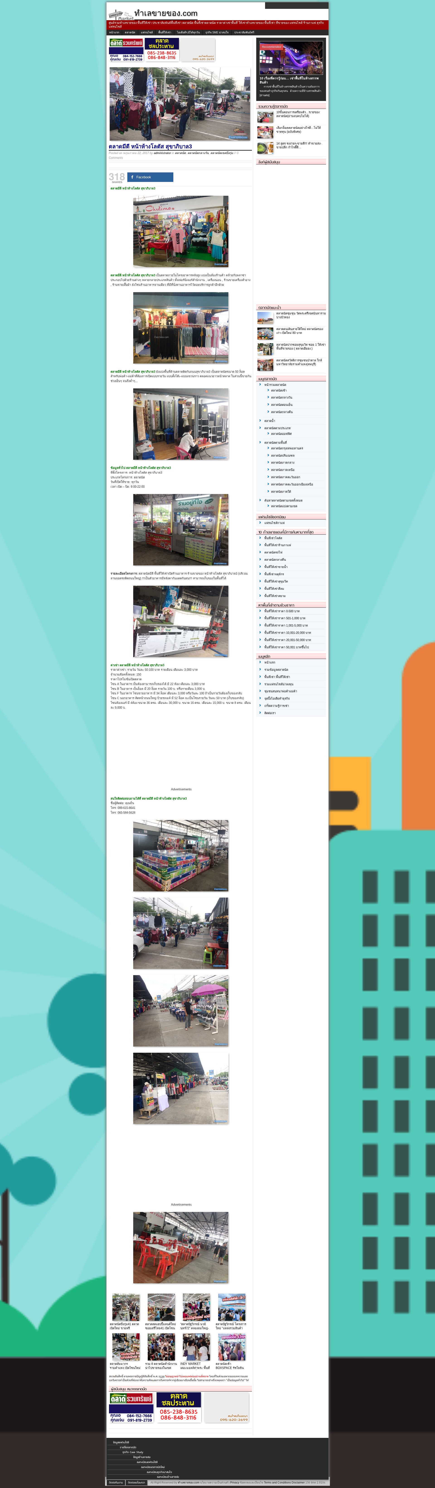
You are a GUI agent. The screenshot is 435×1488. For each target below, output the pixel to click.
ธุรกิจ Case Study (133, 1452)
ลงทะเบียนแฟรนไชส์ (147, 1462)
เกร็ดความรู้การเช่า (276, 705)
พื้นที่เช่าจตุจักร (274, 574)
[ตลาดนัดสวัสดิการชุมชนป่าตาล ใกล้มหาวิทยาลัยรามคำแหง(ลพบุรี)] (266, 369)
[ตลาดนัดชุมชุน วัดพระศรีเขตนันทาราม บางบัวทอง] (266, 322)
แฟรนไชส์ (147, 32)
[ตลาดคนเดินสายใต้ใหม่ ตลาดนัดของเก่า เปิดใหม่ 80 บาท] (266, 338)
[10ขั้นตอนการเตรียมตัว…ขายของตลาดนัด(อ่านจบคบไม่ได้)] (266, 121)
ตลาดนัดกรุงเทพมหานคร (287, 448)
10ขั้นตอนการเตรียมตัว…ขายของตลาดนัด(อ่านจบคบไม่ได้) (297, 114)
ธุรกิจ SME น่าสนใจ (217, 32)
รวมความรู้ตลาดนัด (273, 106)
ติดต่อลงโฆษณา (136, 1482)
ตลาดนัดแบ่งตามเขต (284, 506)
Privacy (234, 1482)
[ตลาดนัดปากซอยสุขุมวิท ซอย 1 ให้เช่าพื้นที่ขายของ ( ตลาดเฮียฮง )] (266, 354)
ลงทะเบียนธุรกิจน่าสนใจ (159, 1472)
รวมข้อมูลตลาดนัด (276, 669)
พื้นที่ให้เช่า (164, 32)
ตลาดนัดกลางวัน (198, 153)
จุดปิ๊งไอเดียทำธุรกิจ (277, 698)
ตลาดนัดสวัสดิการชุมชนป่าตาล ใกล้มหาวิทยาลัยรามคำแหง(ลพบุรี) (299, 362)
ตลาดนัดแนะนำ (270, 307)
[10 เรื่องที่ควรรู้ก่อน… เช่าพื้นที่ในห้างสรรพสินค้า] (292, 73)
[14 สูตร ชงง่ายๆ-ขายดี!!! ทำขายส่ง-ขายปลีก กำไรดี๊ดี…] (266, 152)
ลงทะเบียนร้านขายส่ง (168, 1477)
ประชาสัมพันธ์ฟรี (244, 32)
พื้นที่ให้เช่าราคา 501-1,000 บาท (284, 618)
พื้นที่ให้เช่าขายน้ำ (276, 567)
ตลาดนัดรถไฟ (273, 552)
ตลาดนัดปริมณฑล (283, 455)
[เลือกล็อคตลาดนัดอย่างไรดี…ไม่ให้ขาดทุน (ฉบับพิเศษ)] (266, 137)
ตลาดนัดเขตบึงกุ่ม (221, 153)
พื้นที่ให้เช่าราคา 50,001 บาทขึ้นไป (286, 647)
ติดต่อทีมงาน (116, 1482)
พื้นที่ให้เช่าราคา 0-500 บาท (282, 611)
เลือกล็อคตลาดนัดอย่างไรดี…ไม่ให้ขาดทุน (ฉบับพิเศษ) (298, 129)
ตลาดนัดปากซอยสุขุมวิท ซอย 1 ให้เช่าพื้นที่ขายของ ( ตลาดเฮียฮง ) (301, 346)
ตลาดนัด (130, 32)
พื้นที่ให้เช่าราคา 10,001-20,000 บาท (287, 632)
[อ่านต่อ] (264, 95)
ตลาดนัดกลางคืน (282, 412)
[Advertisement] (181, 752)
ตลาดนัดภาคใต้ (281, 491)
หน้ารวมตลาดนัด (275, 385)
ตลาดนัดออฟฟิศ (281, 434)
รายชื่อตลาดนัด (128, 1447)
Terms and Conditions (277, 1482)
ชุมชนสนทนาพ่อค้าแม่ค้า (280, 691)
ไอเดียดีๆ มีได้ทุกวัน (188, 32)
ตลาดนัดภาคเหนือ (283, 470)
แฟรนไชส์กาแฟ (274, 523)
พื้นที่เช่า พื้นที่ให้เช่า (277, 677)
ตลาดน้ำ (269, 421)
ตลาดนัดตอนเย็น (281, 404)
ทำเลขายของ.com (188, 1482)
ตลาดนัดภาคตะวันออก (285, 477)
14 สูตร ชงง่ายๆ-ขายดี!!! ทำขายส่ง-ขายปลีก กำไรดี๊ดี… (298, 145)
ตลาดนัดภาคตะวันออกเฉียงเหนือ (292, 484)
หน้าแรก (114, 32)
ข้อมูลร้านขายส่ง (141, 1457)
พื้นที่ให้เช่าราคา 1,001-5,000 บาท (286, 625)
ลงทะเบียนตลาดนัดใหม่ (153, 1467)
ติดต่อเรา (270, 713)
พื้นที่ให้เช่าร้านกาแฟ (277, 545)
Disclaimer (298, 1482)
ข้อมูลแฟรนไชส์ (121, 1442)
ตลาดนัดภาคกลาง (282, 462)
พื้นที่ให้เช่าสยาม (275, 596)
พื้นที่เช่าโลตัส (273, 538)
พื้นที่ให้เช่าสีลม (274, 588)
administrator (162, 153)
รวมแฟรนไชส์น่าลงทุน (278, 684)
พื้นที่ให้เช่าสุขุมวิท (276, 581)
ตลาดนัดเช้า (279, 390)
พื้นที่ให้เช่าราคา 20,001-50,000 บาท (287, 640)
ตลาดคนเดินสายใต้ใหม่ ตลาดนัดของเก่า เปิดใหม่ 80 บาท (299, 331)
